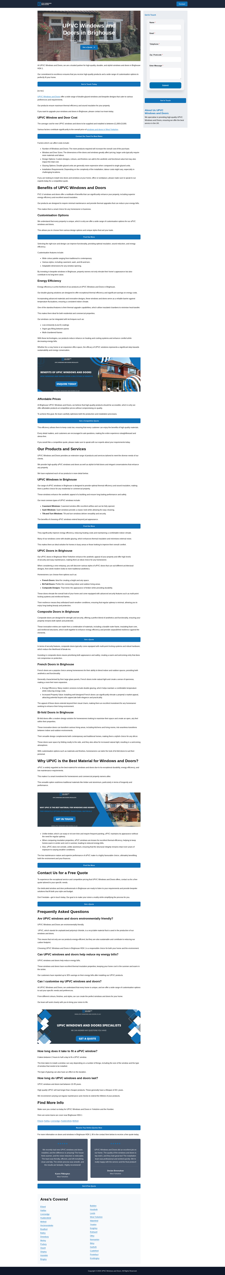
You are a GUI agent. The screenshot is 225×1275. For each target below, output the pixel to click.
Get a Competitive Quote (89, 421)
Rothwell (93, 1232)
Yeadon (93, 1225)
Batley (43, 1233)
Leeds (92, 1213)
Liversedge (55, 1121)
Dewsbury (44, 1237)
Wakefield (94, 1221)
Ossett (43, 1248)
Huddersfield (66, 1121)
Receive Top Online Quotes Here (89, 1128)
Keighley (93, 1228)
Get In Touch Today (89, 84)
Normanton (94, 1240)
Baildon (93, 1206)
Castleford (94, 1251)
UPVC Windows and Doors (49, 97)
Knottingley (94, 1258)
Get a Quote (87, 47)
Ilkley (92, 1243)
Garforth (93, 1247)
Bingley (43, 1259)
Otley (92, 1236)
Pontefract (94, 1255)
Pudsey (43, 1244)
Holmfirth (44, 1255)
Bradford (43, 1229)
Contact (182, 4)
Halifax (47, 1121)
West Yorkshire (96, 1217)
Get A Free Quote (89, 1186)
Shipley (43, 1252)
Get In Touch (165, 101)
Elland (40, 1121)
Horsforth (94, 1210)
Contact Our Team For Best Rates (89, 136)
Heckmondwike (46, 1225)
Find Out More (89, 237)
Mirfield (75, 1121)
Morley (43, 1240)
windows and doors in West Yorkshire (102, 130)
